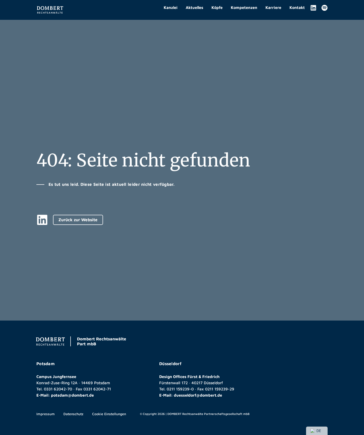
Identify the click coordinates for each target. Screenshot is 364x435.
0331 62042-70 (58, 389)
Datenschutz (73, 414)
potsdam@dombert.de (72, 395)
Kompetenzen (244, 7)
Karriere (273, 7)
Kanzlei (171, 7)
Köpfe (217, 7)
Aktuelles (194, 7)
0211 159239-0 (180, 389)
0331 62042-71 (97, 389)
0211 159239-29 (219, 389)
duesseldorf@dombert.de (198, 395)
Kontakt (297, 7)
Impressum (45, 414)
